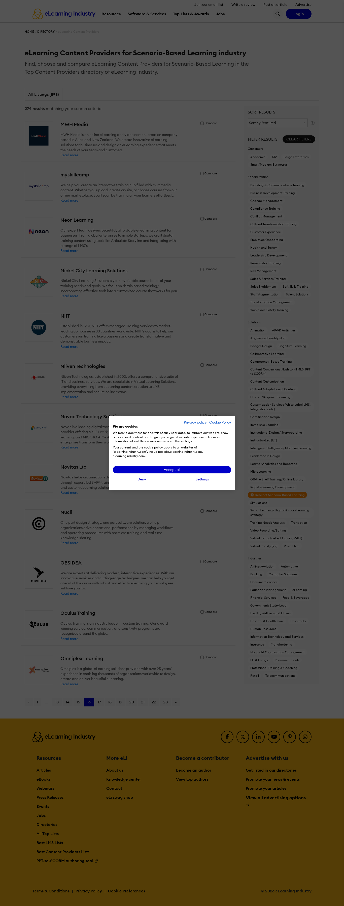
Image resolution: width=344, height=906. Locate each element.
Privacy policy (195, 422)
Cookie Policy (220, 422)
